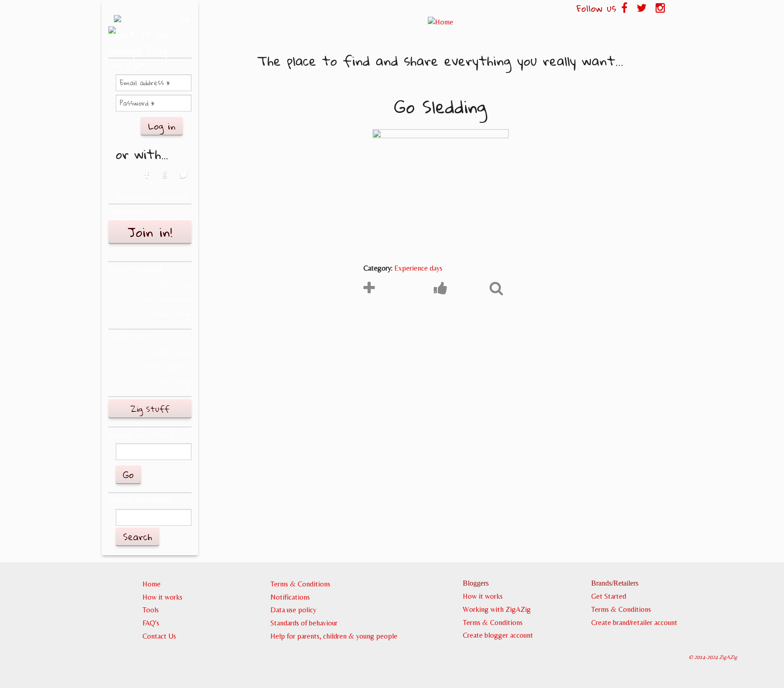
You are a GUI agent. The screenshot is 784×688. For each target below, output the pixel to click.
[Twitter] (183, 180)
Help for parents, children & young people (333, 636)
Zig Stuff (150, 409)
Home (151, 584)
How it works (162, 597)
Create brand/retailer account (634, 622)
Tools (150, 610)
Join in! (150, 232)
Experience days (418, 268)
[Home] (440, 22)
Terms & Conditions (300, 584)
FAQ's (150, 623)
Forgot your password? (151, 197)
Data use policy (293, 610)
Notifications (290, 597)
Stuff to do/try (165, 299)
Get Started (608, 596)
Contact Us (159, 636)
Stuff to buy (170, 285)
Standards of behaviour (304, 623)
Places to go (172, 314)
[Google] (164, 180)
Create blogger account (498, 635)
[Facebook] (145, 180)
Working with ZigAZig (497, 609)
